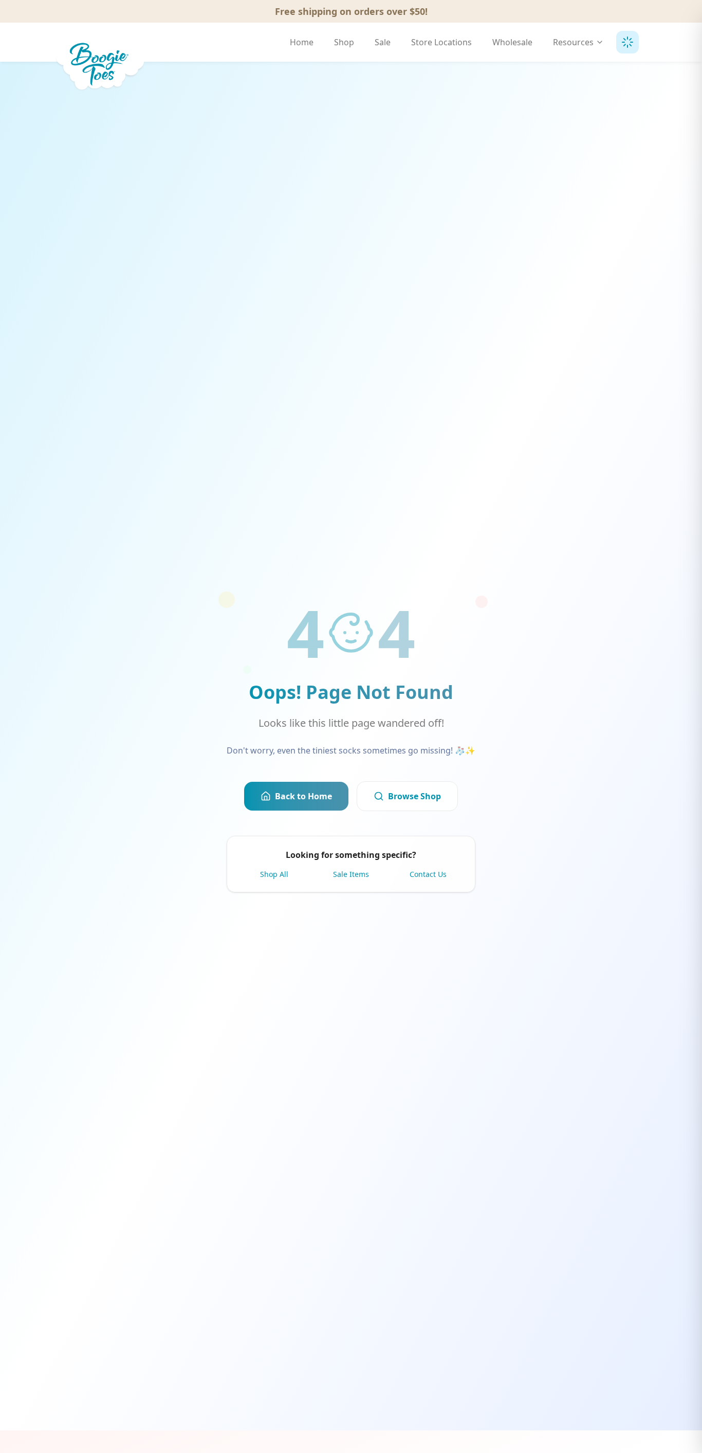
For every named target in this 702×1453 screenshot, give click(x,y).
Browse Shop (414, 796)
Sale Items (351, 874)
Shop (344, 42)
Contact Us (428, 874)
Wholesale (512, 42)
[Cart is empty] (627, 42)
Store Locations (441, 42)
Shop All (274, 874)
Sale (383, 42)
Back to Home (303, 796)
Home (301, 42)
